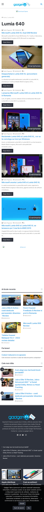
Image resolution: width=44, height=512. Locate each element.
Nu (29, 508)
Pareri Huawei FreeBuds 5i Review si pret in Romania (32, 310)
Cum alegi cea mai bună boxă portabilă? (16, 447)
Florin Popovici (7, 30)
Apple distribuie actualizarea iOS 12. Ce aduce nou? (10, 484)
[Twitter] (20, 435)
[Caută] (41, 4)
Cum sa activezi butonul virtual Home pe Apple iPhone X (32, 484)
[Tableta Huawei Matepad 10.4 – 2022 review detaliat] (11, 327)
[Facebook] (18, 435)
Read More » (7, 42)
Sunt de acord (19, 508)
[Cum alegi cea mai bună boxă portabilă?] (7, 373)
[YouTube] (23, 435)
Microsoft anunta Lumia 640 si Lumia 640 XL (21, 182)
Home (5, 17)
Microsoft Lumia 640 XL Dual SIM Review (19, 33)
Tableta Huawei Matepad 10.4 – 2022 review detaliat (11, 338)
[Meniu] (3, 4)
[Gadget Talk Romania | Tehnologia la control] (22, 4)
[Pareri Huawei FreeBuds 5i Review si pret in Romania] (32, 300)
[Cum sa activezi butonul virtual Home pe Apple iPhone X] (32, 474)
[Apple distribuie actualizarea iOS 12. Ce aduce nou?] (11, 474)
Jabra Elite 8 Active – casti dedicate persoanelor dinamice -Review (28, 396)
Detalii (22, 503)
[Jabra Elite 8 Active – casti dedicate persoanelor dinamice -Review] (11, 300)
